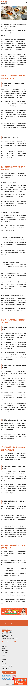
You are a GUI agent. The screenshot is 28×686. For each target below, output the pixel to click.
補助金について (6, 655)
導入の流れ (4, 646)
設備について (5, 651)
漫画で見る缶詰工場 (7, 666)
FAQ (3, 662)
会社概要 (4, 659)
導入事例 (4, 648)
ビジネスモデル (6, 653)
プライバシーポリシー (7, 668)
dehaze (26, 2)
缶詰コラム (4, 664)
